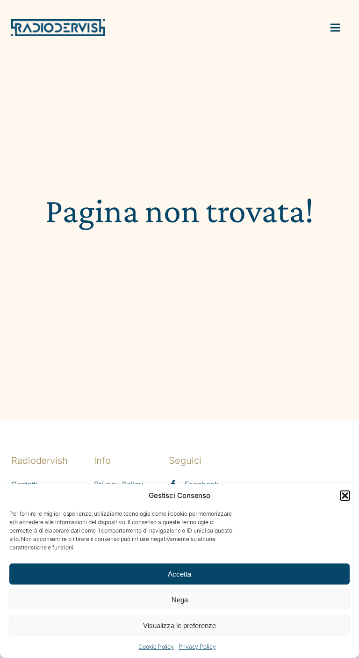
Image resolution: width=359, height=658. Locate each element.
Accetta (179, 574)
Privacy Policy (197, 646)
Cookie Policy (156, 646)
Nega (180, 600)
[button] (345, 495)
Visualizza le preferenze (179, 625)
